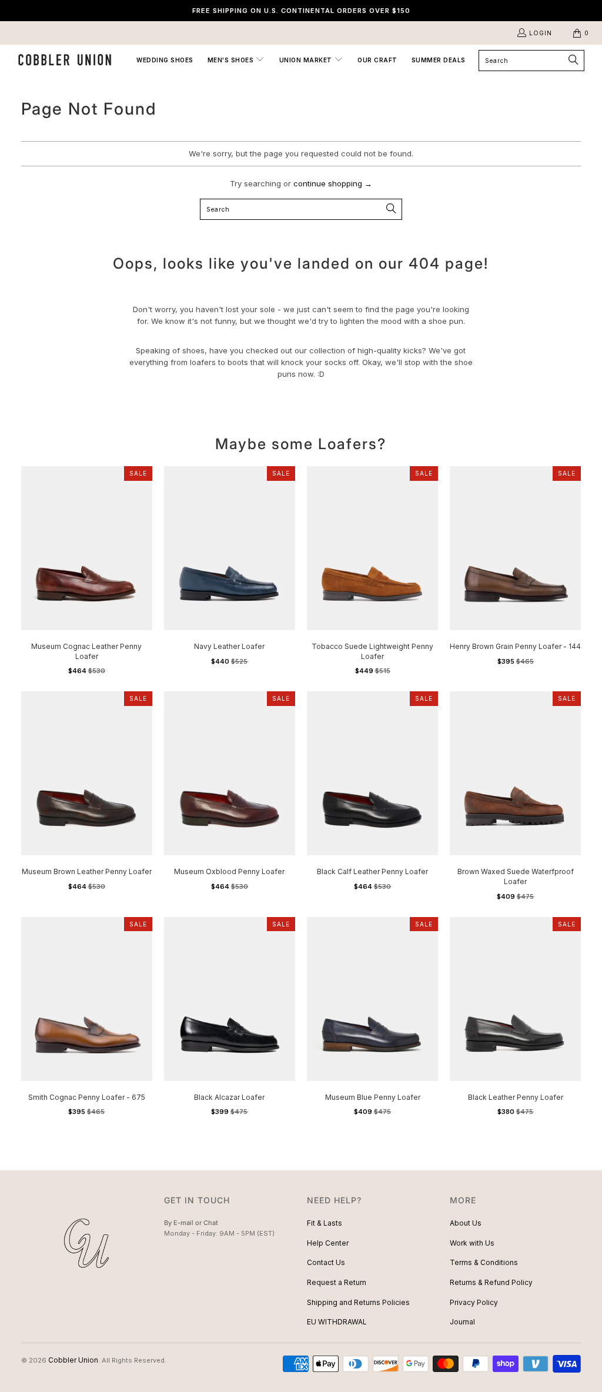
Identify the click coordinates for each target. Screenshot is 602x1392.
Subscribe (301, 742)
